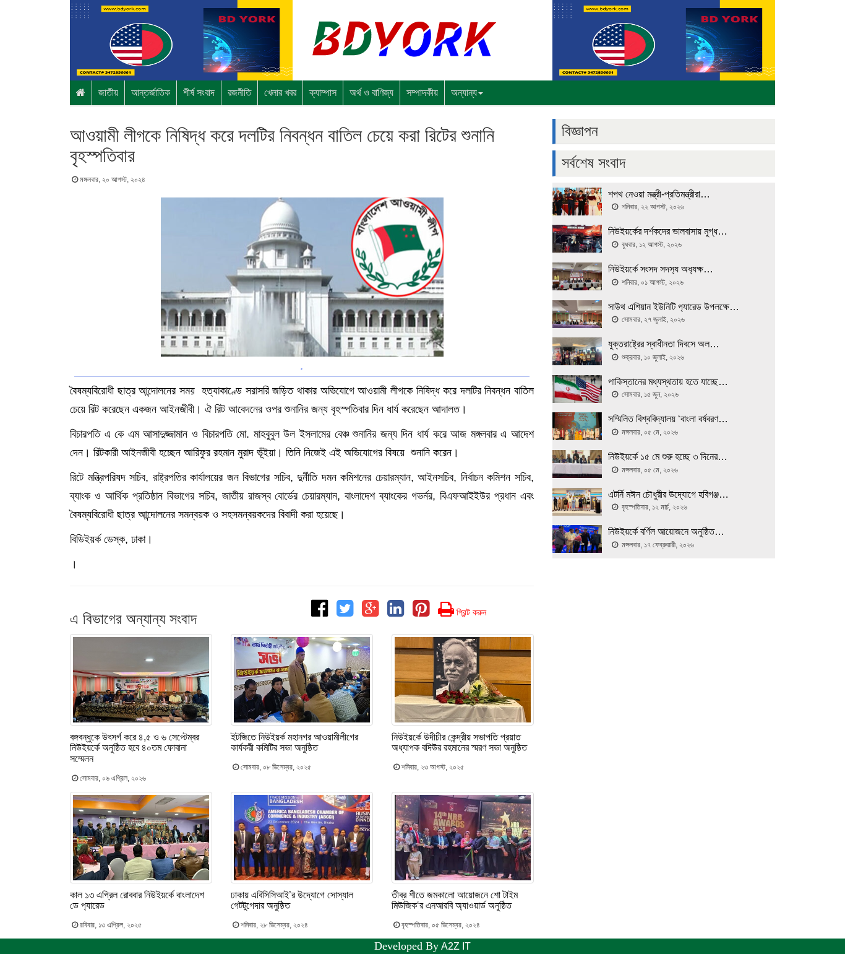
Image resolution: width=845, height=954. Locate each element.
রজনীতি (239, 92)
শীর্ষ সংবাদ (199, 92)
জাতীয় (108, 92)
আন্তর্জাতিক (150, 92)
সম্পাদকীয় (422, 92)
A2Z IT (456, 946)
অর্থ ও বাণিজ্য (371, 92)
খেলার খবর (280, 92)
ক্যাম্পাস (323, 92)
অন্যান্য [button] (464, 92)
